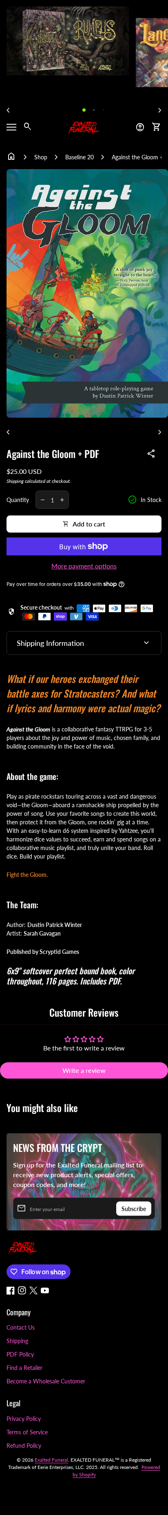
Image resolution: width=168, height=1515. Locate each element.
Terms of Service (27, 1432)
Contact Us (21, 1327)
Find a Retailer (24, 1367)
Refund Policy (24, 1445)
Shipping (15, 481)
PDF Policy (20, 1354)
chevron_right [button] (160, 110)
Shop (40, 157)
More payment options (84, 566)
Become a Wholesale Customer (46, 1381)
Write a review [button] (84, 1070)
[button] (84, 110)
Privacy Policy (24, 1418)
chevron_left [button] (8, 110)
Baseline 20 (79, 157)
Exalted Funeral (51, 1460)
